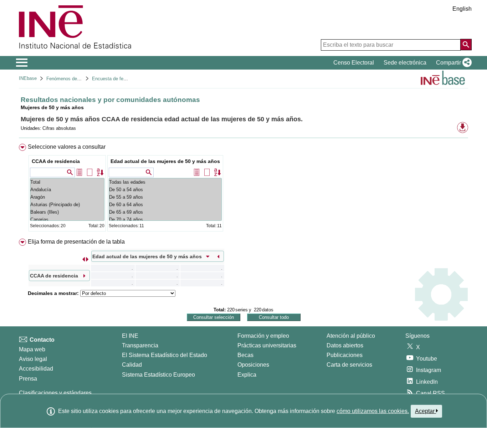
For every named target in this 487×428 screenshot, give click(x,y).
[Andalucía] (67, 189)
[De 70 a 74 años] (165, 219)
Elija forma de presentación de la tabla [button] (76, 242)
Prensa (28, 379)
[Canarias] (67, 219)
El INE (130, 336)
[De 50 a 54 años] (165, 189)
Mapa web (32, 349)
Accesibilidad (36, 369)
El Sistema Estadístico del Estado (164, 355)
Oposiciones (253, 365)
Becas (245, 355)
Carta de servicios (349, 365)
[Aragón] (67, 197)
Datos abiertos (345, 345)
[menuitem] (243, 189)
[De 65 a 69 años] (165, 212)
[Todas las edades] (165, 182)
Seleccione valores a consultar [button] (67, 147)
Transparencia (140, 345)
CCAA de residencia (56, 161)
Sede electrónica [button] (405, 63)
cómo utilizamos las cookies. (373, 411)
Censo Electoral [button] (353, 63)
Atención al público (351, 336)
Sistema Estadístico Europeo (158, 375)
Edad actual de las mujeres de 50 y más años (165, 161)
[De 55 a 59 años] (165, 197)
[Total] (67, 182)
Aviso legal (33, 359)
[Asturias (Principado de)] (67, 204)
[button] (452, 62)
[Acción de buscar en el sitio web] (466, 44)
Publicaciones (345, 355)
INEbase (28, 78)
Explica (246, 375)
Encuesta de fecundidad (117, 78)
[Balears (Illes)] (67, 212)
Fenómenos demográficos (73, 78)
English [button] (462, 9)
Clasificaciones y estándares (55, 393)
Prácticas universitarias (266, 345)
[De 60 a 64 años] (165, 204)
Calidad (132, 365)
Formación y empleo (263, 336)
